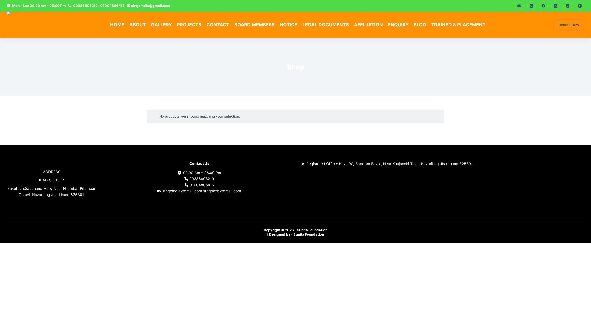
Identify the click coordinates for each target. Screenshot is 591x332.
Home (117, 24)
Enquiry (398, 24)
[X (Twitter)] (555, 5)
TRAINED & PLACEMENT (458, 24)
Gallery (161, 24)
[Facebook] (543, 5)
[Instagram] (567, 5)
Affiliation (368, 24)
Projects (189, 24)
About (137, 24)
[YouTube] (580, 5)
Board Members (254, 24)
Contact (217, 24)
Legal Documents (325, 24)
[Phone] (531, 5)
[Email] (519, 5)
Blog (420, 24)
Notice (288, 24)
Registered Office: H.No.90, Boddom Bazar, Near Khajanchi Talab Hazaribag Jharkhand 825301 (389, 163)
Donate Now (568, 25)
